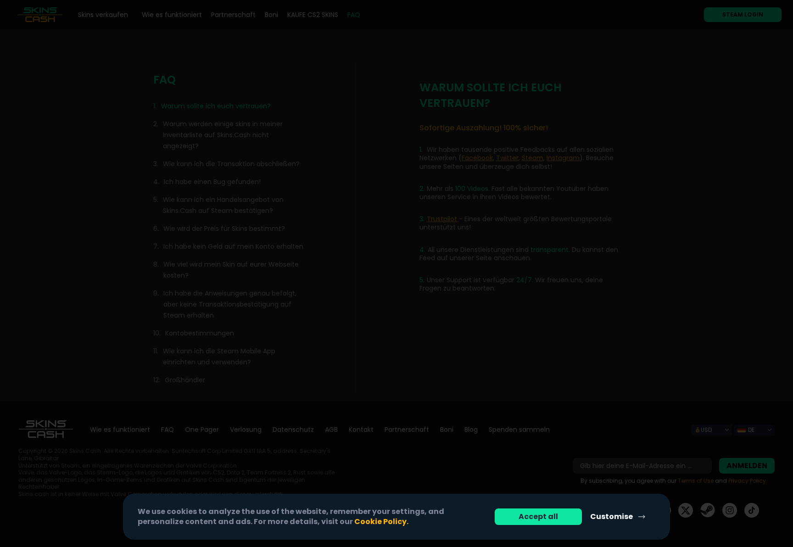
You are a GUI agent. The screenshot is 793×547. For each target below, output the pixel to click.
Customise (611, 516)
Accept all (538, 516)
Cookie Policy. (381, 521)
